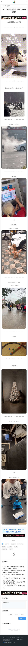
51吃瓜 (7, 544)
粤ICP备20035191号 (10, 642)
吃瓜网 (8, 5)
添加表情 (6, 610)
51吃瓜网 (13, 544)
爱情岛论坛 (4, 549)
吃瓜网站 (9, 546)
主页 (4, 5)
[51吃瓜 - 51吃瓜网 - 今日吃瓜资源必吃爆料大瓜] (13, 1)
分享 (14, 555)
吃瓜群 (15, 546)
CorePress (16, 639)
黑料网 (11, 549)
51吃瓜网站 (20, 544)
